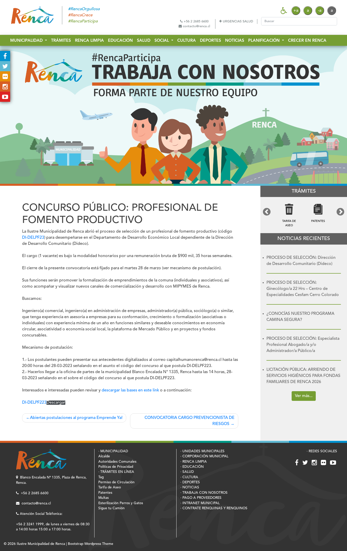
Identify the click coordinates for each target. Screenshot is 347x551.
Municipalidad (27, 41)
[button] (266, 211)
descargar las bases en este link (130, 390)
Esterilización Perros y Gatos (120, 503)
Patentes (105, 493)
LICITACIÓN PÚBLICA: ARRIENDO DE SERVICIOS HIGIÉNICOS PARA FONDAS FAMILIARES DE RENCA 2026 (303, 376)
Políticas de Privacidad (115, 467)
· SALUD (187, 472)
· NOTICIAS (189, 487)
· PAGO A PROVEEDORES (201, 498)
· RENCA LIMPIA (193, 461)
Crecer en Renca (307, 41)
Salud (143, 41)
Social (162, 41)
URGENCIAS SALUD (237, 21)
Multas (103, 498)
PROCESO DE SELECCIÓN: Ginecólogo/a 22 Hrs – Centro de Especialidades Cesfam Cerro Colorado (302, 289)
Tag (101, 477)
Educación (120, 41)
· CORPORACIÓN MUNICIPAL (204, 456)
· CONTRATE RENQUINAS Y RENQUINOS (213, 508)
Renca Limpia (89, 41)
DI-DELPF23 (33, 238)
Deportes (210, 41)
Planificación (264, 41)
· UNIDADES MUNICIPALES (202, 451)
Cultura (186, 41)
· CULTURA (189, 477)
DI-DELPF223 (34, 403)
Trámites (61, 41)
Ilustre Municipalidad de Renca (41, 544)
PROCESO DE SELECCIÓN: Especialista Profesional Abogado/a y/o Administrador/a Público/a (302, 345)
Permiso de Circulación (116, 482)
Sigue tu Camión (111, 508)
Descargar (55, 403)
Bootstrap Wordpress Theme (90, 544)
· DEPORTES (190, 482)
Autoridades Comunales (117, 461)
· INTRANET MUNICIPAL (200, 503)
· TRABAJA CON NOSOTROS (204, 493)
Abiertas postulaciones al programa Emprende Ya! (76, 418)
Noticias (234, 41)
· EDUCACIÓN (192, 467)
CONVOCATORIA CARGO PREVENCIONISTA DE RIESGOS (189, 421)
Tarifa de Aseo (109, 487)
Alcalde (104, 456)
